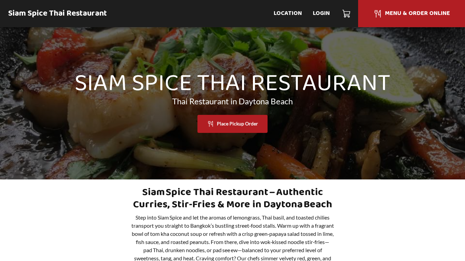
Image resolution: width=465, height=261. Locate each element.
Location (288, 13)
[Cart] (346, 13)
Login (321, 13)
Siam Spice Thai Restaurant (57, 13)
